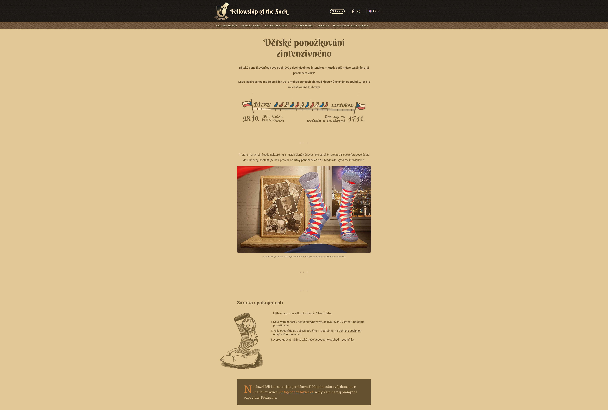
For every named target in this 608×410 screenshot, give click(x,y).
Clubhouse (337, 11)
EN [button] (374, 11)
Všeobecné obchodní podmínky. (334, 339)
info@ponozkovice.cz (307, 160)
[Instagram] (358, 11)
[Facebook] (353, 11)
